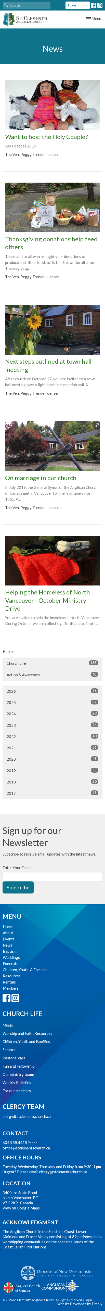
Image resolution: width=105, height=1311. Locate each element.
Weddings (11, 957)
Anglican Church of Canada (22, 1286)
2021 (52, 747)
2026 (52, 691)
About (8, 932)
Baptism (10, 951)
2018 (52, 781)
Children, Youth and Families (26, 1041)
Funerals (10, 963)
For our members (17, 1090)
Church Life (52, 663)
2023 (52, 725)
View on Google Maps (21, 1208)
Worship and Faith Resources (27, 1033)
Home (8, 926)
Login (72, 5)
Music (8, 1025)
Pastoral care (14, 1058)
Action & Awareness (52, 674)
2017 (52, 793)
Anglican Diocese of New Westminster (58, 1270)
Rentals (9, 982)
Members (11, 988)
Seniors (9, 1049)
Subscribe (18, 887)
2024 (52, 713)
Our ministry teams (19, 1074)
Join (84, 5)
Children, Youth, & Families (25, 969)
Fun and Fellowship (19, 1066)
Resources (12, 976)
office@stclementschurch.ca (26, 1148)
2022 (52, 736)
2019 (52, 770)
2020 (52, 759)
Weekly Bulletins (17, 1082)
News (7, 945)
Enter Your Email (17, 867)
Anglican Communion (60, 1286)
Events (9, 939)
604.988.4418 (15, 1142)
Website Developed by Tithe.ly (79, 1304)
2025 (52, 702)
